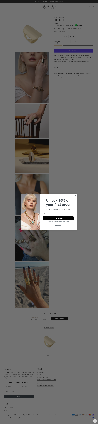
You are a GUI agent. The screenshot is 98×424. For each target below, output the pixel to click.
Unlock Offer (58, 218)
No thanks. (58, 225)
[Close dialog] (75, 196)
